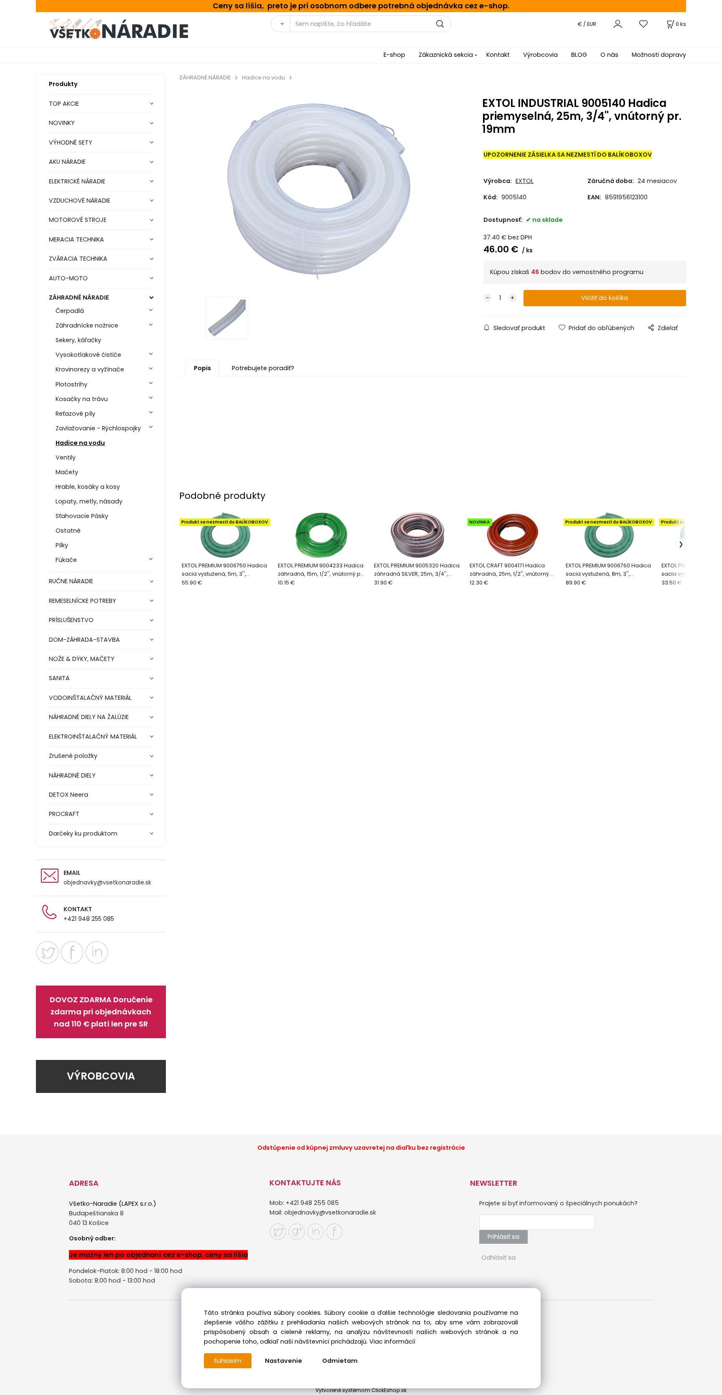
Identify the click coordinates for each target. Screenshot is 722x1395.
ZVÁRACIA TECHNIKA (78, 258)
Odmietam (340, 1361)
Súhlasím (228, 1361)
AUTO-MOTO (68, 278)
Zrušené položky (73, 756)
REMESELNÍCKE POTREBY (82, 601)
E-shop (394, 55)
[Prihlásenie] (618, 23)
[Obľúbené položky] (643, 23)
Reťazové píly (75, 413)
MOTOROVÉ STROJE (78, 220)
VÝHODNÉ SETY (70, 142)
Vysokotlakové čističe (88, 355)
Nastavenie (283, 1361)
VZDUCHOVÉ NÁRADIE (79, 200)
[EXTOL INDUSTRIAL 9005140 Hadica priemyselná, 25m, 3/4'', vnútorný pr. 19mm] (318, 191)
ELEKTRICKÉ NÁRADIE (77, 181)
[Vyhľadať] (280, 23)
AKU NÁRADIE (67, 162)
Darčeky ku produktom (83, 833)
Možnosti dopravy (659, 55)
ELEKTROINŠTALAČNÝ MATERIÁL (93, 736)
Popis (202, 368)
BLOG (579, 55)
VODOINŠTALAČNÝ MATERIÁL (90, 698)
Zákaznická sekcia (446, 55)
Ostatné (68, 530)
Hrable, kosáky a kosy (88, 487)
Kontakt (498, 55)
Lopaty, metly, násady (89, 501)
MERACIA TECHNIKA (76, 239)
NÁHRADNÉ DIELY (72, 775)
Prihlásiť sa (503, 1236)
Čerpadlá (70, 311)
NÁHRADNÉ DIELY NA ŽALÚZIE (89, 717)
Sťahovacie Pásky (82, 516)
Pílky (62, 545)
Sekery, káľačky (78, 340)
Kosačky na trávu (82, 399)
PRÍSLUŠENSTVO (71, 620)
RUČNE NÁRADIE (71, 581)
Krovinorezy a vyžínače (90, 369)
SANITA (59, 678)
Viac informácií (392, 1341)
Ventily (66, 457)
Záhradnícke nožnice (87, 325)
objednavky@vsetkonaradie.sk (107, 882)
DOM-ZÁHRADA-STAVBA (84, 639)
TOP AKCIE (64, 103)
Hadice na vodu (80, 443)
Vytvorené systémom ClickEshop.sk (361, 1390)
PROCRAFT (64, 814)
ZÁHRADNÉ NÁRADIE (79, 297)
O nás (609, 55)
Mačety (67, 472)
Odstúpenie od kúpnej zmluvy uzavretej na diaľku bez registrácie (361, 1147)
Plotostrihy (71, 384)
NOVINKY (62, 123)
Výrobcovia (540, 55)
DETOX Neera (68, 794)
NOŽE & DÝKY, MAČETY (81, 659)
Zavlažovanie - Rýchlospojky (98, 428)
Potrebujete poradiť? (263, 368)
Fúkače (66, 560)
